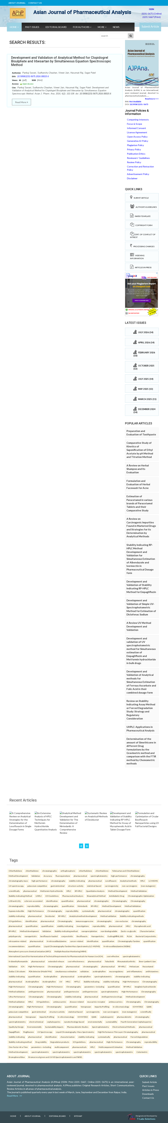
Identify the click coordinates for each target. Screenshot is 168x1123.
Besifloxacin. (82, 936)
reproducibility (33, 906)
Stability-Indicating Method (20, 896)
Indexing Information (137, 256)
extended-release (56, 961)
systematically (88, 911)
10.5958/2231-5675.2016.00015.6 (33, 76)
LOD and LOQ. (15, 901)
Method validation (108, 916)
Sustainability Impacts (54, 1027)
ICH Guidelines (52, 896)
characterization (67, 1037)
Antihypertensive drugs (112, 996)
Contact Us (35, 3)
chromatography (137, 876)
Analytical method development (83, 916)
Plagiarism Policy (135, 145)
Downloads (148, 1093)
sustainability (111, 1022)
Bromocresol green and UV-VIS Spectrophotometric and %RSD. (55, 1057)
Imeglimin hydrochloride (145, 986)
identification (52, 901)
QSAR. (149, 1006)
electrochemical (36, 1022)
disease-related (77, 1002)
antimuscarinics (116, 1002)
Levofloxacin (110, 881)
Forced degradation (139, 1037)
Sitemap (78, 1116)
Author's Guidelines (145, 207)
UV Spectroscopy (44, 1032)
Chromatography (119, 901)
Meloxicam (134, 966)
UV (60, 981)
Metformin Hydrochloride (51, 891)
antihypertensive (36, 991)
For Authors (81, 27)
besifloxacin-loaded (49, 936)
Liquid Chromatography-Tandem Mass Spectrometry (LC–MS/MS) (72, 946)
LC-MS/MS (153, 881)
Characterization (147, 931)
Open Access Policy (137, 136)
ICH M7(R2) (138, 1006)
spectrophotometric (131, 956)
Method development (29, 931)
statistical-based (94, 886)
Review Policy (134, 162)
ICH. (23, 966)
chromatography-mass (18, 881)
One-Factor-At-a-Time (18, 1047)
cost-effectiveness (76, 961)
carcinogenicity (111, 886)
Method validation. (17, 991)
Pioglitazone (28, 1032)
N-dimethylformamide (18, 961)
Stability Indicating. (92, 981)
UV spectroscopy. (16, 886)
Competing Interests (138, 119)
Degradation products (59, 1042)
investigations (83, 926)
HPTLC (77, 981)
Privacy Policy (134, 149)
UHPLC (39, 896)
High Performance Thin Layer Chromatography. (118, 1032)
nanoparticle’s (31, 936)
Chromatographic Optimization (141, 896)
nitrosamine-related (17, 941)
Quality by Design (16, 1027)
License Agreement (137, 132)
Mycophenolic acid (142, 926)
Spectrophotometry (100, 1027)
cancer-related (76, 941)
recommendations (17, 946)
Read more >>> (152, 98)
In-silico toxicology (121, 1006)
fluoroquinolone (63, 876)
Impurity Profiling (102, 1006)
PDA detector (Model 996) (40, 971)
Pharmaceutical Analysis (72, 896)
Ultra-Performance (17, 996)
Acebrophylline (50, 976)
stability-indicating (77, 881)
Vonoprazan (86, 1006)
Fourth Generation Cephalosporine (136, 1022)
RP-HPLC (78, 891)
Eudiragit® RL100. (115, 936)
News (116, 27)
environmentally (95, 1022)
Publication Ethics (136, 153)
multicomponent (62, 1047)
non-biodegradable (109, 931)
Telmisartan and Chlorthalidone (125, 871)
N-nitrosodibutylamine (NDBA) (117, 946)
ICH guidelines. (15, 921)
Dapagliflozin (14, 1032)
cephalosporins (53, 1022)
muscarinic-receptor (96, 1002)
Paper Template (142, 216)
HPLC (142, 881)
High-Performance (36, 911)
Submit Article (150, 26)
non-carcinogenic (129, 886)
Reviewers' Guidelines (138, 158)
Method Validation (139, 891)
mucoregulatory (116, 971)
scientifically (14, 891)
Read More (21, 102)
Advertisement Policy (138, 174)
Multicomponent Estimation (111, 1047)
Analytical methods (128, 881)
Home (13, 27)
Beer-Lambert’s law (147, 961)
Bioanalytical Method (96, 896)
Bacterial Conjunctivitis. (146, 936)
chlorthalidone (32, 871)
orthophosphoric (68, 871)
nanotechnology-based (74, 1022)
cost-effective (113, 956)
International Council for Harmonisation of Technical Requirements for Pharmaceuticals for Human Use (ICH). (56, 956)
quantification (67, 901)
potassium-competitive (37, 886)
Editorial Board (56, 27)
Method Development (18, 876)
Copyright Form (143, 225)
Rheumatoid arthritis (126, 961)
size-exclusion (121, 921)
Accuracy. (48, 876)
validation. (84, 971)
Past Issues (32, 27)
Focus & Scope (134, 123)
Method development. (18, 1052)
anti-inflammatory (134, 971)
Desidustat (50, 916)
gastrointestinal (57, 886)
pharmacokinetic (124, 1017)
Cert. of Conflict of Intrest (143, 235)
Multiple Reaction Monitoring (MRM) (70, 951)
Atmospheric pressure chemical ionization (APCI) (30, 951)
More (101, 27)
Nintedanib (82, 906)
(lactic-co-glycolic (128, 931)
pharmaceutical (80, 876)
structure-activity (75, 886)
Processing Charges (143, 246)
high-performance (119, 876)
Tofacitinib (109, 961)
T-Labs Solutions (146, 1118)
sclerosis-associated (33, 901)
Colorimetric (141, 1052)
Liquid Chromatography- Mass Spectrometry (75, 1032)
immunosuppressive (84, 921)
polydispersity (15, 936)
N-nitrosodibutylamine (56, 941)
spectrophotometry (99, 876)
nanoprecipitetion (89, 931)
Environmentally (34, 1027)
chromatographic (49, 871)
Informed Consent (136, 128)
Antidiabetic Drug (116, 896)
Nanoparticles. (97, 936)
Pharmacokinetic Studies (77, 1027)
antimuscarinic (59, 1002)
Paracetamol (148, 966)
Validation (35, 876)
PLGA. (129, 936)
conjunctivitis (67, 936)
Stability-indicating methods (132, 916)
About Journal (17, 3)
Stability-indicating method (20, 1042)
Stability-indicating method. (66, 931)
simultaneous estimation (66, 971)
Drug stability (41, 1042)
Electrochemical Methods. (124, 1027)
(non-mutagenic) (148, 886)
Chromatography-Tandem (129, 941)
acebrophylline (99, 971)
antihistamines (152, 971)
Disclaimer (132, 178)
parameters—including (94, 986)
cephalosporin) (106, 1017)
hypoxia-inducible (16, 911)
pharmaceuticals (79, 1047)
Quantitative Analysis (95, 891)
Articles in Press (142, 267)
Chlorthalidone (15, 871)
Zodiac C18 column (17, 971)
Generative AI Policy (137, 140)
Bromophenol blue (17, 1057)
